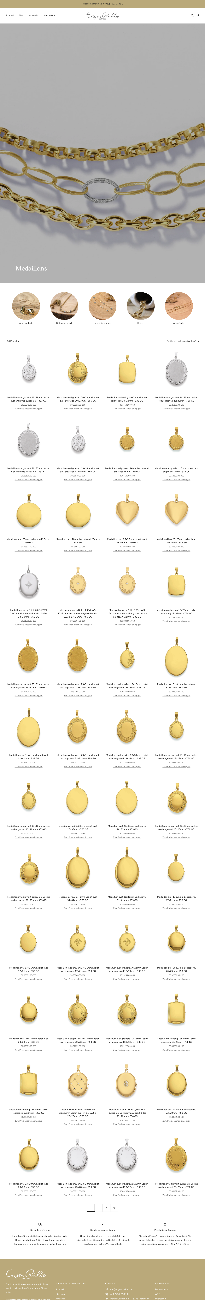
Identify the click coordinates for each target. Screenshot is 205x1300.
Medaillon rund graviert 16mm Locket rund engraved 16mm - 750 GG (127, 470)
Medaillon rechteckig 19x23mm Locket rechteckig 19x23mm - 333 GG (127, 399)
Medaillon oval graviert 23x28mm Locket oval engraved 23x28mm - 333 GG (127, 1185)
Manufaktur (49, 15)
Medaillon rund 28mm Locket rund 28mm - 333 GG (78, 541)
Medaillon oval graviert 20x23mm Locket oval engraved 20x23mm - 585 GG (78, 399)
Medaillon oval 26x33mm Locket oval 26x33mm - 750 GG (78, 828)
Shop (21, 15)
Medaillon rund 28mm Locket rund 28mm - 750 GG (28, 541)
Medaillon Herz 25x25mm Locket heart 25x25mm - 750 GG (127, 541)
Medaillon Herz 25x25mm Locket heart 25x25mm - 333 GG (176, 541)
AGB (157, 1294)
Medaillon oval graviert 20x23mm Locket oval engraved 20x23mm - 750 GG (176, 828)
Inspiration (34, 15)
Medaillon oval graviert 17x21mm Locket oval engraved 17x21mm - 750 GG (78, 969)
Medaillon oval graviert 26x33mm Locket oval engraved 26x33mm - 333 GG (28, 470)
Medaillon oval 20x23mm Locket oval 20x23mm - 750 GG (176, 969)
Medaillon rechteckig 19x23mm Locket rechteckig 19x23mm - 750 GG (176, 612)
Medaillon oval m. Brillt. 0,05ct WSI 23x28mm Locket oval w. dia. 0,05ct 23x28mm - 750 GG (28, 613)
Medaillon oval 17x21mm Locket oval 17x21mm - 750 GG (176, 898)
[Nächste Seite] (114, 1208)
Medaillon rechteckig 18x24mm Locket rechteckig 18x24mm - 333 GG (28, 1111)
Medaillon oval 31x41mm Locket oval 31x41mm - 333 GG (28, 757)
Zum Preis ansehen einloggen (29, 408)
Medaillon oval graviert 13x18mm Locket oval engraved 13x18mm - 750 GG (78, 470)
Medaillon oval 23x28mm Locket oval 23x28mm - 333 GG (28, 1185)
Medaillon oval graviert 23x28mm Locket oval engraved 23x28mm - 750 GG (78, 1185)
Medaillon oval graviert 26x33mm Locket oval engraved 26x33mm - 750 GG (176, 399)
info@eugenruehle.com (179, 1240)
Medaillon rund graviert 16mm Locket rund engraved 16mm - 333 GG (176, 470)
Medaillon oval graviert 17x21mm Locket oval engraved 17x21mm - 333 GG (127, 969)
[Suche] (192, 15)
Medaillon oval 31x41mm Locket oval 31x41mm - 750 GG (176, 686)
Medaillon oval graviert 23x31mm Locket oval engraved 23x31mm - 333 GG (78, 686)
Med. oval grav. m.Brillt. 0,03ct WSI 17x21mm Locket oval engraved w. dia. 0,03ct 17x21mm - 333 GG (127, 613)
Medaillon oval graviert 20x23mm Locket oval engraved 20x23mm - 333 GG (28, 898)
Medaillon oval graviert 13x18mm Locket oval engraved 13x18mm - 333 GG (28, 399)
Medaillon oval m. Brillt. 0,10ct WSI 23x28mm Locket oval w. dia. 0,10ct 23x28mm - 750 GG (127, 1113)
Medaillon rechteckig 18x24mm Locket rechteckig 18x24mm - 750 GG (176, 1040)
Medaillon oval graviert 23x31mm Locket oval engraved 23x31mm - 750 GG (28, 686)
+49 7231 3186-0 (119, 1294)
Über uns (60, 1294)
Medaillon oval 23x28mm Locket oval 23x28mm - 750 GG (176, 1111)
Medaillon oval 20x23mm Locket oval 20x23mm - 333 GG (28, 1040)
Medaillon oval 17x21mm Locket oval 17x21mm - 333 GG (28, 969)
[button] (198, 15)
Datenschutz (161, 1289)
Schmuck (10, 15)
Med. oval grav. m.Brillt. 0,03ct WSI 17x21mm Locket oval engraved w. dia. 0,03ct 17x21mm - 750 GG (78, 613)
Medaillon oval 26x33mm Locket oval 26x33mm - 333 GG (127, 828)
